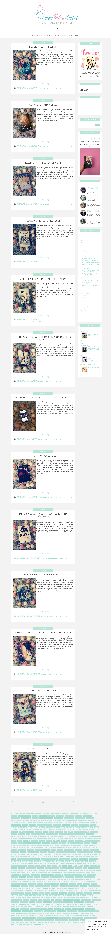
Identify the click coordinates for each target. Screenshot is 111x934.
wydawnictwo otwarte (63, 915)
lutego (85, 306)
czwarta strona (33, 836)
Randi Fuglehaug (22, 890)
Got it (101, 932)
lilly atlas (13, 870)
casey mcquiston (94, 831)
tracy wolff (41, 899)
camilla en (70, 831)
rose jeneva (27, 892)
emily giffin (64, 840)
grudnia (85, 250)
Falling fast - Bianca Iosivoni (43, 162)
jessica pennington (94, 849)
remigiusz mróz (66, 890)
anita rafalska (47, 822)
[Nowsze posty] (12, 803)
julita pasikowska (22, 439)
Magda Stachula (50, 872)
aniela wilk (40, 822)
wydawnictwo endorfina (75, 906)
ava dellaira (13, 829)
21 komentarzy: (35, 261)
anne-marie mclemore (51, 827)
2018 (82, 312)
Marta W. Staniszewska (89, 877)
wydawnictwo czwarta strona (78, 904)
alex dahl (43, 820)
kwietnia (85, 301)
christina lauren (63, 834)
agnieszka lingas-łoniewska (47, 818)
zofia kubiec (45, 924)
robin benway (14, 892)
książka (26, 88)
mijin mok (23, 881)
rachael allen (93, 888)
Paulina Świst (83, 886)
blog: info (45, 831)
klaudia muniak (87, 863)
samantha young (63, 892)
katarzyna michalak (84, 858)
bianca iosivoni (21, 204)
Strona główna (35, 35)
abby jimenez (29, 813)
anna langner (21, 263)
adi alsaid (56, 813)
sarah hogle (37, 895)
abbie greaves (21, 813)
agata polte (34, 815)
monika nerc (91, 881)
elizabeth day (88, 838)
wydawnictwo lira (61, 911)
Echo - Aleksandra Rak (43, 690)
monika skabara (31, 883)
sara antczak (96, 892)
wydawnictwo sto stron (48, 439)
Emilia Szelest (56, 840)
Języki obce (50, 35)
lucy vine (59, 870)
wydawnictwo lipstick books (50, 911)
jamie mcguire (30, 849)
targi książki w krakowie (66, 897)
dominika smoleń (21, 616)
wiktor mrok (38, 902)
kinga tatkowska (62, 863)
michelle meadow (15, 881)
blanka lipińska (38, 831)
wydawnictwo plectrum (16, 917)
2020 (82, 249)
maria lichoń (37, 877)
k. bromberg (90, 854)
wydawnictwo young (36, 922)
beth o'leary (83, 829)
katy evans (85, 861)
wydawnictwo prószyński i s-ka (29, 917)
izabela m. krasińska (62, 847)
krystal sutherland (23, 865)
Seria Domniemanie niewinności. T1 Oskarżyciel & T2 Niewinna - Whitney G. (93, 212)
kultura (74, 865)
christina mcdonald (72, 834)
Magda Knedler (41, 872)
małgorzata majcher (69, 874)
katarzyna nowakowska (27, 861)
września (85, 256)
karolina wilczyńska (73, 856)
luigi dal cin (75, 870)
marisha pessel (54, 877)
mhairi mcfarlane (55, 879)
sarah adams (22, 895)
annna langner (61, 827)
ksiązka (54, 865)
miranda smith (30, 881)
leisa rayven (55, 868)
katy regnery (92, 861)
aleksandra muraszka (15, 820)
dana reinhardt (58, 836)
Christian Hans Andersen (52, 834)
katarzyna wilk (37, 861)
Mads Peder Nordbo (21, 872)
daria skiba (82, 836)
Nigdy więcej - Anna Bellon (43, 104)
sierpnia (85, 293)
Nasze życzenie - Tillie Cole (93, 202)
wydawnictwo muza (76, 913)
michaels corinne (86, 879)
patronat (61, 886)
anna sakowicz (57, 824)
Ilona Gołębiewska (28, 847)
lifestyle (90, 868)
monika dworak (71, 881)
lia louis (85, 868)
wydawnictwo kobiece (45, 263)
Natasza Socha (72, 883)
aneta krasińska (32, 822)
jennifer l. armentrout (69, 849)
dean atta (89, 836)
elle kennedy (26, 840)
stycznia (85, 308)
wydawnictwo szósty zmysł (16, 920)
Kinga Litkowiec (54, 863)
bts (65, 831)
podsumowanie (73, 888)
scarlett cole (52, 895)
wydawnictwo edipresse (42, 906)
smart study (76, 895)
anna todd (93, 824)
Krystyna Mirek (32, 865)
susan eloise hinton (38, 897)
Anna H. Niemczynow (15, 824)
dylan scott (44, 838)
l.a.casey (86, 865)
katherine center (60, 861)
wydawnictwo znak (58, 922)
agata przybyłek (42, 815)
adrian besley (72, 813)
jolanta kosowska (27, 854)
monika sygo (40, 883)
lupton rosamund (83, 870)
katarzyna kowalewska (64, 858)
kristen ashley (14, 865)
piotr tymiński (65, 888)
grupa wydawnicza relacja (35, 845)
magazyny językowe (32, 872)
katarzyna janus (44, 858)
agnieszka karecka (87, 815)
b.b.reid (25, 829)
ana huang (91, 820)
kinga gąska (45, 863)
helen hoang (76, 845)
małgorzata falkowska (46, 874)
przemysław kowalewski (84, 888)
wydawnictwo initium (59, 908)
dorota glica (13, 838)
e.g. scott (50, 838)
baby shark (37, 829)
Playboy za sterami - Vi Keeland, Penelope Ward (93, 188)
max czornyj (31, 879)
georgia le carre (70, 843)
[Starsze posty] (74, 803)
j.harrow (82, 847)
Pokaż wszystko (97, 374)
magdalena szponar (70, 872)
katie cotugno (78, 861)
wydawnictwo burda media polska (18, 904)
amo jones (84, 820)
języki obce (36, 852)
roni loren (21, 892)
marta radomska (78, 877)
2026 (82, 236)
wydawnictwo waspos (47, 616)
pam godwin (38, 886)
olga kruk (31, 886)
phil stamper (40, 888)
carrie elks (86, 831)
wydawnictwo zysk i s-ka (16, 924)
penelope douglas (15, 888)
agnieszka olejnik (58, 818)
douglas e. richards (29, 838)
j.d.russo (77, 847)
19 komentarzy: (35, 87)
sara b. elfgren (14, 895)
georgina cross (79, 843)
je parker (54, 849)
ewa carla (97, 840)
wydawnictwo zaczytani (47, 922)
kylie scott (80, 865)
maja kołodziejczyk (36, 874)
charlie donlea (35, 834)
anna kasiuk (24, 824)
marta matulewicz (69, 877)
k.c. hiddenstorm (14, 856)
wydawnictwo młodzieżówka (51, 913)
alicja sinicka (68, 820)
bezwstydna (90, 829)
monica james (45, 881)
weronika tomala (24, 902)
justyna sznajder (82, 854)
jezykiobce (29, 852)
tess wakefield (89, 897)
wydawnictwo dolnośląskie (16, 906)
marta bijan (61, 877)
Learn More (95, 932)
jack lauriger (13, 849)
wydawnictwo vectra (40, 920)
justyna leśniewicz (31, 558)
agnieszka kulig (35, 818)
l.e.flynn (92, 865)
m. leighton (91, 870)
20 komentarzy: (35, 496)
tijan (95, 897)
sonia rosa (83, 895)
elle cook (20, 840)
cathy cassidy (21, 834)
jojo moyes (19, 854)
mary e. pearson (23, 879)
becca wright (69, 829)
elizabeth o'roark (96, 838)
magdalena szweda (81, 872)
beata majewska (45, 829)
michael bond (78, 879)
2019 (82, 310)
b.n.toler (31, 829)
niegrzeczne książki (15, 886)
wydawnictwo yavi (15, 922)
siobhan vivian (69, 895)
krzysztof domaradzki (41, 865)
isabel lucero (37, 847)
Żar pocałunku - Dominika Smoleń (43, 574)
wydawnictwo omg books (52, 915)
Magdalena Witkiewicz (16, 874)
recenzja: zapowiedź (56, 890)
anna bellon (20, 88)
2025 (82, 238)
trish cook (47, 899)
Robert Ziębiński (96, 890)
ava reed (20, 829)
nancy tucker (47, 883)
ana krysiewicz (14, 822)
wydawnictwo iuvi (69, 908)
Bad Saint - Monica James (43, 748)
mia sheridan (70, 879)
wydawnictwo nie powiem (87, 913)
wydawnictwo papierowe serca (76, 915)
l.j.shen (97, 865)
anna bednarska (62, 822)
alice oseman (60, 820)
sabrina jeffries (54, 892)
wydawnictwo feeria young (88, 906)
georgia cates (62, 843)
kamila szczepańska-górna (40, 856)
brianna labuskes (59, 831)
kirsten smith (70, 863)
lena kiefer (62, 868)
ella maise (13, 840)
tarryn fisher (75, 897)
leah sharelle (48, 868)
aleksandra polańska (26, 820)
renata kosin (73, 890)
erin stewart (90, 840)
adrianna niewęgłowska (91, 813)
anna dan (85, 822)
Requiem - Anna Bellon (43, 46)
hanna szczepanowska (66, 845)
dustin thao (37, 838)
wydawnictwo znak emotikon (70, 922)
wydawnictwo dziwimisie (30, 906)
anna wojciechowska (15, 827)
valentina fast (58, 899)
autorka (96, 827)
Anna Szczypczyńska (84, 824)
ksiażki (49, 865)
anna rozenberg (48, 824)
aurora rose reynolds (88, 827)
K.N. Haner (22, 856)
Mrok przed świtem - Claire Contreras (43, 279)
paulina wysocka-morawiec (94, 886)
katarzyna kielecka (54, 858)
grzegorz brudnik (46, 845)
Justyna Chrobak (63, 854)
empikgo (77, 840)
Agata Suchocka (51, 815)
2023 (82, 242)
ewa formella (14, 843)
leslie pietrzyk (78, 868)
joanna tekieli (90, 852)
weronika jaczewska (86, 899)
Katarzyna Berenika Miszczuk (24, 858)
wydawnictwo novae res (28, 915)
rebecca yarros (41, 890)
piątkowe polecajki (49, 888)
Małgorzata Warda (91, 874)
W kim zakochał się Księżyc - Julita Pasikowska (43, 397)
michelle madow (95, 879)
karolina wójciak (92, 856)
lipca (84, 295)
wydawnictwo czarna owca (64, 904)
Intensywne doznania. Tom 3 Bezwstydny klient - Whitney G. (43, 338)
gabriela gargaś (46, 843)
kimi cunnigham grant (36, 863)
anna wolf (24, 827)
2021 (82, 246)
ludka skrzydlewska (67, 870)
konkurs (94, 863)
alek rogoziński (90, 818)
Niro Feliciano (24, 886)
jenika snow (60, 849)
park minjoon (54, 886)
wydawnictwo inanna (46, 497)
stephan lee (22, 897)
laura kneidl (13, 868)
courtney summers (24, 836)
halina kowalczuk (56, 845)
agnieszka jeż (78, 815)
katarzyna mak (74, 858)
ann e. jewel (54, 822)
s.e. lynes (47, 892)
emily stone (70, 840)
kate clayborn (45, 861)
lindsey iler (25, 870)
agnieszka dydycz (69, 815)
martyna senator (14, 879)
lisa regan (32, 870)
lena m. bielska (70, 868)
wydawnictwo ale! (68, 902)
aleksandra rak (21, 732)
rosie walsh (34, 892)
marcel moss (22, 877)
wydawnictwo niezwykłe (48, 674)
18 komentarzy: (35, 731)
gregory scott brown (24, 845)
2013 (82, 318)
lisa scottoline (39, 870)
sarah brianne (30, 895)
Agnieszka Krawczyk (26, 818)
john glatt (13, 854)
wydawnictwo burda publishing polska (35, 904)
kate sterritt (52, 861)
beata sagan (53, 829)
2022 (82, 244)
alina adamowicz (76, 820)
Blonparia (67, 932)
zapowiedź (38, 924)
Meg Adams (47, 879)
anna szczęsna (74, 824)
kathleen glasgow (69, 861)
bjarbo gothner (23, 831)
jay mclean (47, 849)
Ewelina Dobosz (28, 843)
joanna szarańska (81, 852)
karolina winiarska (83, 856)
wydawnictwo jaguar (46, 204)
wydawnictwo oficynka (40, 915)
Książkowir (84, 340)
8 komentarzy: (35, 145)
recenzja (35, 88)
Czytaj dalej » (44, 84)
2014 (82, 316)
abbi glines (13, 813)
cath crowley (13, 834)
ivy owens (44, 847)
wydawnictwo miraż (39, 913)
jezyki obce (23, 852)
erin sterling (83, 840)
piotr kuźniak (57, 888)
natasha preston (63, 883)
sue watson (29, 897)
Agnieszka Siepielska (68, 818)
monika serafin (23, 883)
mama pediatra (14, 877)
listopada (85, 252)
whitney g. (34, 381)
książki (31, 88)
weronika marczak (96, 899)
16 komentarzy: (35, 438)
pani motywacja (46, 886)
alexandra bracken (51, 820)
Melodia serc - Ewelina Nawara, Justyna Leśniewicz (43, 515)
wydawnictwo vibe (50, 920)
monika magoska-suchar (82, 881)
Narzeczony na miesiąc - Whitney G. (90, 138)
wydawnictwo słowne (52, 917)
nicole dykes (86, 883)
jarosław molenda (39, 849)
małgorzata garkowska (57, 874)
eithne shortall (72, 838)
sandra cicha (79, 892)
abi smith (36, 813)
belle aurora (76, 829)
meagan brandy (39, 879)
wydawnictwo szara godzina (90, 917)
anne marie (42, 827)
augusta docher (78, 827)
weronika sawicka (15, 902)
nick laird (80, 883)
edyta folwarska (64, 838)
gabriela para (54, 843)
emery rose (42, 840)
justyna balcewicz (53, 854)
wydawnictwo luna (15, 913)
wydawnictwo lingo (38, 911)
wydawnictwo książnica (27, 911)
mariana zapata (45, 877)
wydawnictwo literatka (83, 911)
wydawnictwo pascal (89, 915)
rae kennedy (13, 890)
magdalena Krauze (60, 872)
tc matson (82, 897)
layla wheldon (40, 868)
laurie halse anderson (30, 868)
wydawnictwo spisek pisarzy (65, 917)
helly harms (92, 845)
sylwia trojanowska (55, 897)
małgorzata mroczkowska (80, 874)
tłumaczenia (26, 899)
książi (59, 865)
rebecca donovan (31, 890)
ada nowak (42, 813)
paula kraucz (75, 886)
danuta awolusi (66, 836)
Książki (57, 35)
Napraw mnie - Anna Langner (43, 221)
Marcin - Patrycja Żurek (43, 455)
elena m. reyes (80, 838)
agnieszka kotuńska (15, 818)
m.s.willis (13, 872)
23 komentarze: (35, 380)
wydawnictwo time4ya (28, 920)
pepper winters (33, 888)
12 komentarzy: (35, 203)
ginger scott (93, 843)
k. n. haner (97, 854)
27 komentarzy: (35, 557)
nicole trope (93, 883)
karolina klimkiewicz (63, 856)
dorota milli (20, 838)
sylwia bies (46, 897)
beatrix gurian (61, 829)
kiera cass (28, 863)
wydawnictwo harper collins (36, 908)
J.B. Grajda (70, 847)
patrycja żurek (30, 497)
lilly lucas (19, 870)
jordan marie (36, 854)
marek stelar (29, 877)
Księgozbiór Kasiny (86, 355)
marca (84, 304)
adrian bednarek (63, 813)
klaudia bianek (79, 863)
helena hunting (84, 845)
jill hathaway (43, 852)
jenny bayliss (78, 849)
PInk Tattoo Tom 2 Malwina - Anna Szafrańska (43, 632)
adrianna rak (14, 815)
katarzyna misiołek (94, 858)
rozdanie (41, 892)
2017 (82, 314)
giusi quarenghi (14, 845)
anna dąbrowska (92, 822)
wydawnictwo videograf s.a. (61, 920)
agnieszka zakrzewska (80, 818)
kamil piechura (30, 856)
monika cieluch (63, 881)
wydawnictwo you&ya (25, 922)
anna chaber (78, 822)
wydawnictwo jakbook (90, 908)
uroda (52, 899)
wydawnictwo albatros (58, 902)
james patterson (22, 849)
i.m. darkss (20, 847)
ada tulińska (49, 813)
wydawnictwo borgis (89, 902)
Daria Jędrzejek (75, 836)
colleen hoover (90, 834)
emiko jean (49, 840)
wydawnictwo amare (79, 902)
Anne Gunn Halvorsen (33, 827)
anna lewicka (40, 824)
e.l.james (56, 838)
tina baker (19, 899)
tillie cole (13, 899)
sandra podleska (87, 892)
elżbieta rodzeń (34, 840)
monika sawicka (14, 883)
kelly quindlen (20, 863)
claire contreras (21, 321)
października (86, 254)
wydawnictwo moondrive (64, 913)
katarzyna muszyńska (15, 861)
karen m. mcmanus (52, 856)
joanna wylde (97, 852)
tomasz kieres (33, 899)
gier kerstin (86, 843)
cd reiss (28, 834)
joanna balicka (51, 852)
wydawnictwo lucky (94, 911)
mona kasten (37, 881)
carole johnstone (78, 831)
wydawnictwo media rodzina (27, 913)
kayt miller (13, 863)
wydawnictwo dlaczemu (91, 904)
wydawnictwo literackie (72, 911)
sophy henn (89, 895)
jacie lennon (93, 847)
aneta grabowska (23, 822)
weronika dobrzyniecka (75, 899)
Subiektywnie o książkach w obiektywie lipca (93, 334)
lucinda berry (52, 870)
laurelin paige (21, 868)
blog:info (51, 831)
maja (84, 299)
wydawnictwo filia (44, 88)
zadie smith (31, 924)
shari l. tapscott (60, 895)
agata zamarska (60, 815)
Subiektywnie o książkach (88, 331)
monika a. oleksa (54, 881)
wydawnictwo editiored (64, 906)
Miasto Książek (85, 345)
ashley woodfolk (69, 827)
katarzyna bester (35, 858)
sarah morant (45, 895)
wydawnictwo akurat (47, 902)
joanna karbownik (60, 852)
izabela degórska (52, 847)
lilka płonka (96, 868)
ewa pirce (21, 843)
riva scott (89, 890)
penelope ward (24, 888)
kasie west (13, 858)
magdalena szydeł (91, 872)
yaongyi (25, 924)
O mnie (43, 35)
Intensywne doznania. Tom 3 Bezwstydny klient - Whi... (90, 271)
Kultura (63, 35)
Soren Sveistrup (14, 897)
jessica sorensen (14, 852)
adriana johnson (80, 813)
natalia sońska (55, 883)
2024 (82, 240)
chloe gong (42, 834)
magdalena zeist (26, 874)
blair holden (30, 831)
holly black (13, 847)
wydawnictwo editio (53, 906)
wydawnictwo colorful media (51, 904)
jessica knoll (85, 849)
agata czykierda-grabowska (24, 815)
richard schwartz (81, 890)
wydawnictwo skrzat (42, 917)
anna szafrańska (21, 674)
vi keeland (66, 899)
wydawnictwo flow (24, 908)
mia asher (63, 879)
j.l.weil (88, 847)
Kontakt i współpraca (74, 35)
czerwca (85, 297)
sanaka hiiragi (72, 892)
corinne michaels (14, 836)
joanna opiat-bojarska (70, 852)
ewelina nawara (21, 558)
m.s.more (98, 870)
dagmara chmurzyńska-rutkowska (45, 836)
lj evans (45, 870)
